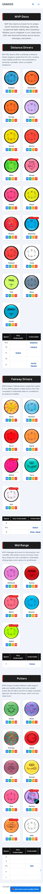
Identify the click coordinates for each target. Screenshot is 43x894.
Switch (35, 528)
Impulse (34, 366)
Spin (32, 866)
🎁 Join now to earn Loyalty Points (25, 889)
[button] (33, 4)
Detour (32, 664)
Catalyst (33, 347)
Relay (32, 532)
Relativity (34, 343)
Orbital (18, 353)
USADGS (7, 4)
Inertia (33, 363)
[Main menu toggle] (38, 4)
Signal (38, 532)
